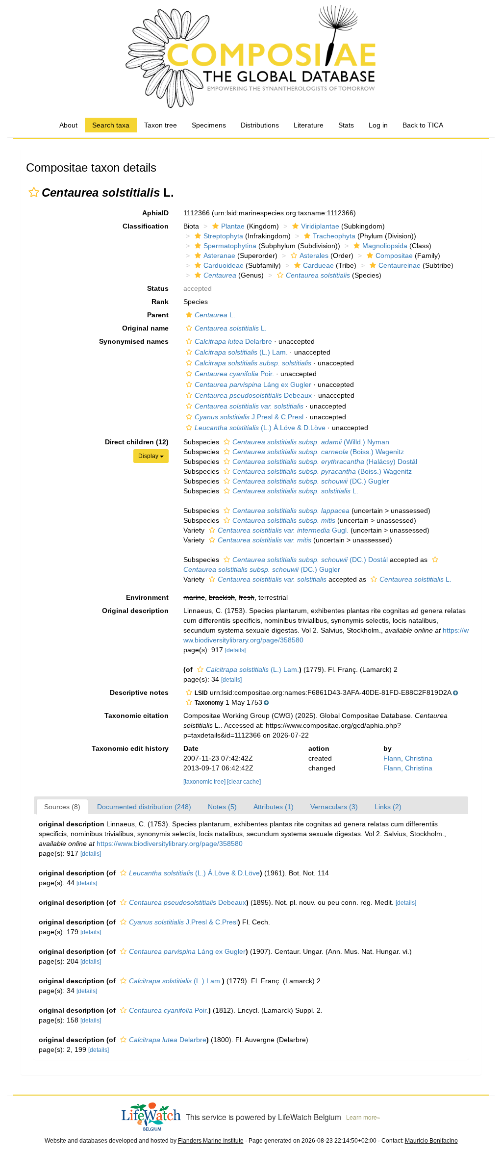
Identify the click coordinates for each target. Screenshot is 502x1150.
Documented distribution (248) (144, 807)
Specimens (209, 125)
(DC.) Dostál (310, 559)
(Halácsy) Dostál (324, 461)
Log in (378, 125)
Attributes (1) (273, 807)
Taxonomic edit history (130, 748)
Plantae (233, 226)
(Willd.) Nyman (310, 442)
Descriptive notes (139, 692)
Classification (146, 226)
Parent (158, 315)
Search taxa (110, 125)
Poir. (234, 374)
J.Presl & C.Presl (249, 417)
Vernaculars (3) (334, 807)
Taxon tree (160, 125)
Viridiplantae (320, 226)
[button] (34, 192)
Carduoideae (223, 265)
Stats (346, 125)
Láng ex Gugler (253, 384)
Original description (135, 610)
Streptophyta (223, 236)
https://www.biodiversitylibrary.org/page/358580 (170, 843)
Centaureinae (399, 265)
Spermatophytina (229, 246)
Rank (160, 302)
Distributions (260, 125)
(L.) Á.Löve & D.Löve (260, 428)
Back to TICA (422, 125)
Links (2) (388, 807)
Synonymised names (134, 341)
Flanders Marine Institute (211, 1140)
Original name (145, 328)
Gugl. (283, 530)
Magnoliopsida (384, 246)
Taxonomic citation (136, 715)
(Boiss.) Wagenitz (318, 452)
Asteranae (219, 255)
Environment (147, 597)
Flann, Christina (407, 758)
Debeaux (253, 395)
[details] (235, 650)
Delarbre (233, 341)
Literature (309, 125)
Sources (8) (62, 807)
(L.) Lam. (241, 352)
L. (215, 315)
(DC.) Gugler (310, 481)
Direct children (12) (137, 442)
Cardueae (318, 265)
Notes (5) (222, 807)
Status (158, 288)
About (68, 125)
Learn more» (363, 1117)
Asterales (314, 255)
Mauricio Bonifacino (431, 1140)
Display (149, 456)
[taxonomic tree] (205, 781)
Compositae (394, 255)
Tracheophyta (334, 236)
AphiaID (155, 213)
